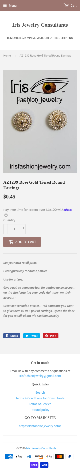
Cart (73, 5)
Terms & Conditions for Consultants (40, 398)
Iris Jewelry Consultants (40, 25)
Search (40, 392)
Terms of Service (40, 404)
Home (7, 55)
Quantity (9, 220)
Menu (13, 5)
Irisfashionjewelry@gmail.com (40, 376)
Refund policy (40, 410)
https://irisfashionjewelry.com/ (40, 426)
